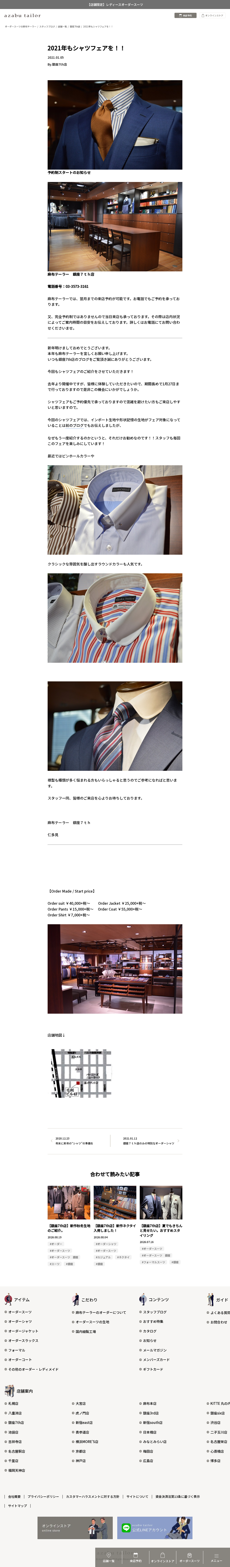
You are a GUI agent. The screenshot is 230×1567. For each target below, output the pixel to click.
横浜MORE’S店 (87, 1441)
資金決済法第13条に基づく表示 (177, 1496)
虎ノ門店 (82, 1413)
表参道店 (82, 1432)
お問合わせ (218, 1322)
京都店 (81, 1451)
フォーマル (16, 1350)
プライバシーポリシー (43, 1496)
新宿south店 (153, 1422)
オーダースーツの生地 (92, 1321)
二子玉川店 (218, 1432)
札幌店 (13, 1403)
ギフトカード (153, 1369)
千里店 (13, 1460)
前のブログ (75, 425)
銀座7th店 (16, 1422)
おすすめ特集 (153, 1321)
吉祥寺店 (15, 1441)
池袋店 (13, 1432)
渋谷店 (215, 1422)
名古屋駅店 (16, 1451)
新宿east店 (84, 1422)
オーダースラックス (23, 1340)
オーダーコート (20, 1359)
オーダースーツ (20, 1312)
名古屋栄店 (218, 1441)
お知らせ (150, 1340)
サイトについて (137, 1496)
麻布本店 (150, 1403)
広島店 (148, 1460)
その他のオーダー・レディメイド (33, 1369)
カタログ (150, 1331)
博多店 (215, 1460)
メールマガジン (155, 1350)
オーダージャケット (23, 1331)
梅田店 (148, 1451)
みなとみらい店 (155, 1441)
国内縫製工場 (86, 1331)
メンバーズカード (156, 1359)
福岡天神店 (16, 1470)
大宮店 (81, 1403)
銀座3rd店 (151, 1413)
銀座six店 (217, 1413)
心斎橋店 (217, 1451)
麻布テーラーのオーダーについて (101, 1312)
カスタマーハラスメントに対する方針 (92, 1496)
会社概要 (14, 1496)
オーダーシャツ (20, 1321)
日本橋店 (150, 1432)
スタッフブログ (155, 1312)
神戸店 (81, 1460)
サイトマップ (17, 1505)
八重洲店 (15, 1413)
